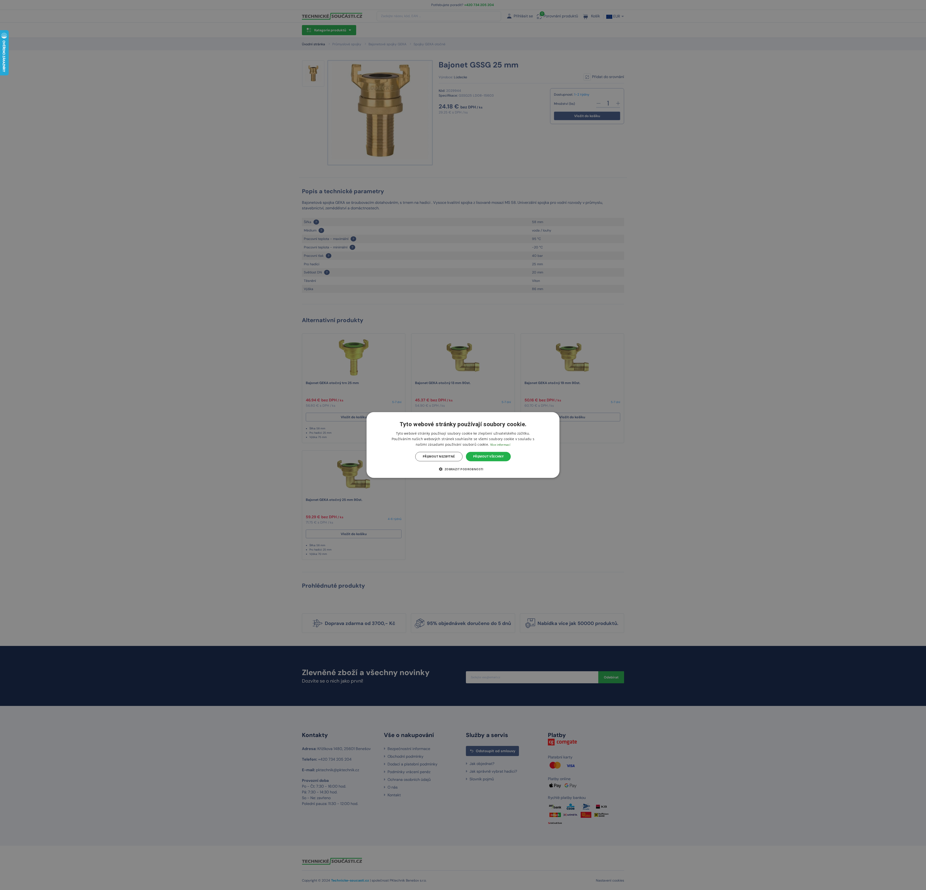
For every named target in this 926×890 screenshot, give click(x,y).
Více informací (500, 445)
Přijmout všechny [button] (488, 456)
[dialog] (463, 445)
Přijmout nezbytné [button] (439, 456)
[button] (463, 469)
